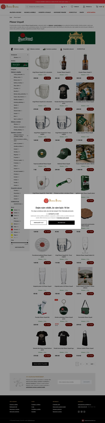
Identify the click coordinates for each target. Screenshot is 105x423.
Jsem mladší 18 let (39, 222)
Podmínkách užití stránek (63, 218)
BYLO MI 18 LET (61, 222)
